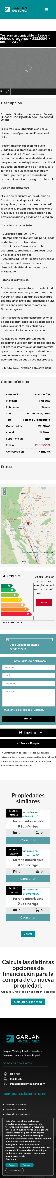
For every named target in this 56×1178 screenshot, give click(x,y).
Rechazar (26, 1165)
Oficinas (15, 1074)
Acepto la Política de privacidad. (25, 709)
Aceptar (12, 1165)
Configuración (15, 1170)
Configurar (11, 1159)
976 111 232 (16, 1079)
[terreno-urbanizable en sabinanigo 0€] (28, 814)
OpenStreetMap (32, 552)
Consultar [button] (28, 840)
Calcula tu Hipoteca (28, 1002)
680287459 (20, 649)
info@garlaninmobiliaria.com (27, 1084)
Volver (28, 934)
